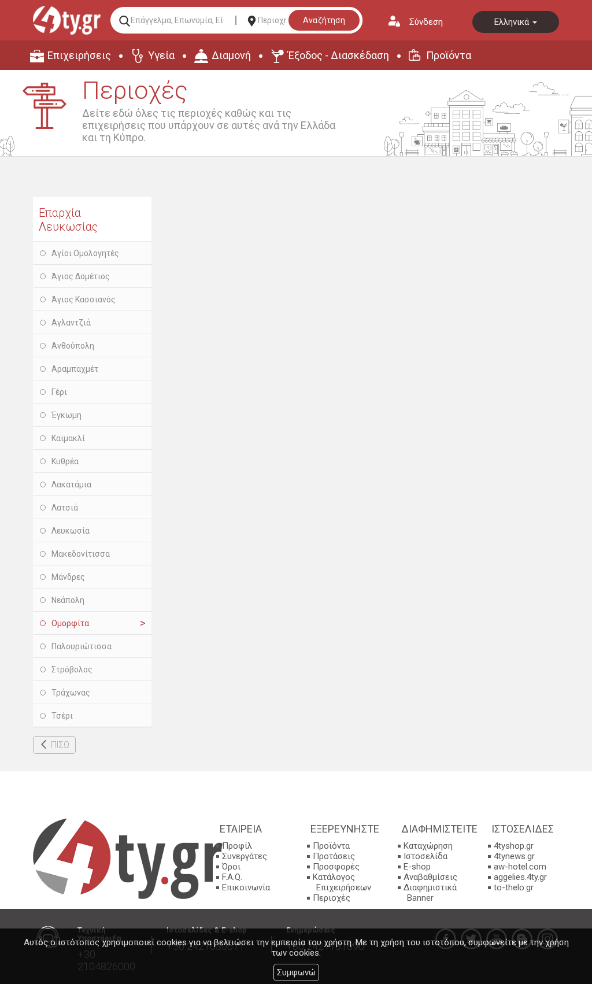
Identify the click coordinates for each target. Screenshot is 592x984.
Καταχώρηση (428, 846)
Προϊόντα (448, 55)
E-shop (417, 866)
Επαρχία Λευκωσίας (68, 220)
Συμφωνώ (296, 972)
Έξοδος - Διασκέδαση (338, 55)
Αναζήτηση (324, 20)
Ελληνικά (512, 22)
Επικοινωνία (246, 887)
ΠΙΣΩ (60, 744)
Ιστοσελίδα (425, 856)
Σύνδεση (426, 22)
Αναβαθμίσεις (430, 877)
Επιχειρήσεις (79, 55)
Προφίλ (237, 846)
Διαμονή (231, 55)
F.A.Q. (232, 877)
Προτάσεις (334, 856)
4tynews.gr (514, 856)
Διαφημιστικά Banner (430, 892)
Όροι (231, 866)
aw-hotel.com (520, 866)
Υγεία (161, 55)
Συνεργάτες (244, 856)
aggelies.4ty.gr (520, 877)
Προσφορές (336, 866)
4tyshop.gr (514, 846)
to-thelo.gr (514, 887)
